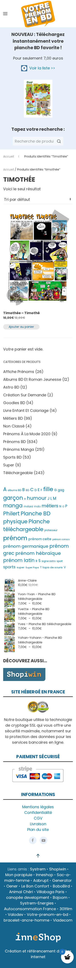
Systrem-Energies (37, 903)
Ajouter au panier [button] (21, 327)
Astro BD (11, 387)
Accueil (8, 169)
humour (36, 498)
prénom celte (39, 539)
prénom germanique (25, 546)
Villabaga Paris (50, 891)
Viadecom (62, 920)
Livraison (38, 824)
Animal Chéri (21, 891)
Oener (12, 886)
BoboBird (61, 886)
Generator (62, 880)
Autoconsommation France (30, 908)
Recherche (58, 141)
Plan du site (38, 829)
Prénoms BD (14, 441)
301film (66, 908)
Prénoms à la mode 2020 (26, 433)
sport (60, 561)
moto (37, 506)
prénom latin (19, 560)
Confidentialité (38, 812)
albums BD (14, 490)
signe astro (49, 561)
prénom (15, 538)
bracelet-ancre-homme (26, 920)
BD (27, 490)
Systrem (38, 869)
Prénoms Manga (18, 449)
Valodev (15, 914)
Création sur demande (24, 395)
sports (9, 567)
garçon (13, 498)
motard (28, 506)
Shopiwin (57, 869)
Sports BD (12, 457)
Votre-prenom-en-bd (47, 914)
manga (13, 505)
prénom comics (61, 539)
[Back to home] (38, 13)
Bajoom (60, 897)
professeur (50, 530)
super (20, 567)
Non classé (13, 426)
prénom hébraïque (38, 553)
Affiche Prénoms (18, 371)
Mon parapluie (18, 874)
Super (8, 465)
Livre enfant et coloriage (26, 410)
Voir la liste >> (41, 68)
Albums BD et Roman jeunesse (32, 379)
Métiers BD (13, 418)
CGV (38, 818)
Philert (11, 513)
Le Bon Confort (35, 886)
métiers (50, 506)
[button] (5, 13)
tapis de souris (53, 567)
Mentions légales (38, 806)
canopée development (27, 897)
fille (48, 489)
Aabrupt (41, 880)
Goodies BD (14, 402)
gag (61, 490)
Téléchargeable (18, 472)
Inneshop (44, 874)
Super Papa (32, 567)
